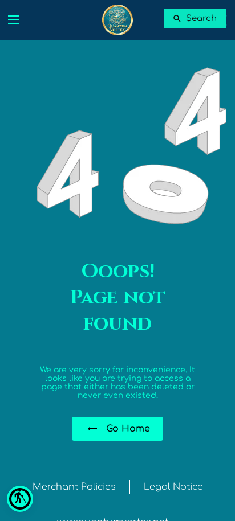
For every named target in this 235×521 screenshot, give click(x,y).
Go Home (128, 429)
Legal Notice (173, 487)
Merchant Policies (74, 487)
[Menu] (13, 20)
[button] (20, 499)
